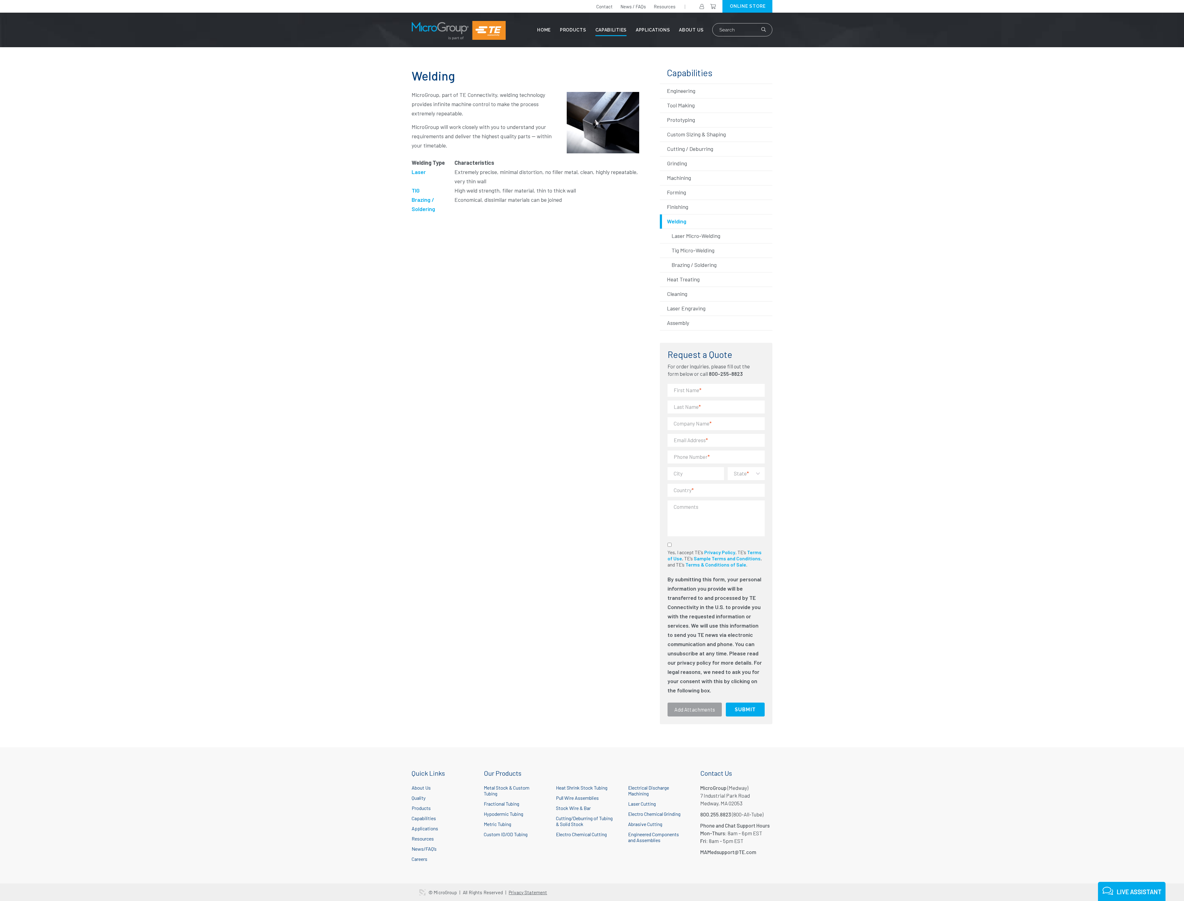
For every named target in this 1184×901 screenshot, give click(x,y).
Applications (653, 29)
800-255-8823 (726, 374)
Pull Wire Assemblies (577, 798)
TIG (416, 190)
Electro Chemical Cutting (581, 834)
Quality (419, 798)
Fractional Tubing (501, 804)
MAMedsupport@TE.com (728, 852)
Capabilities (611, 29)
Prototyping (681, 119)
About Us (691, 29)
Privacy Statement (528, 892)
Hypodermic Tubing (503, 814)
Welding (676, 221)
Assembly (678, 322)
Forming (676, 192)
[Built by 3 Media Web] (422, 892)
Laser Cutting (642, 804)
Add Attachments (694, 709)
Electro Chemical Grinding (654, 814)
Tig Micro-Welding (693, 250)
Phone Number (692, 457)
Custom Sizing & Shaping (696, 134)
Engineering (681, 90)
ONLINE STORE (748, 6)
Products (573, 29)
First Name (687, 390)
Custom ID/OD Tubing (506, 834)
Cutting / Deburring (690, 148)
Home (544, 29)
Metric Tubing (497, 824)
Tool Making (681, 105)
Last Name (687, 407)
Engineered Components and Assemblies (653, 837)
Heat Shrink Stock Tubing (581, 788)
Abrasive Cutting (645, 824)
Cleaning (677, 293)
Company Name (693, 423)
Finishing (677, 206)
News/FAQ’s (424, 849)
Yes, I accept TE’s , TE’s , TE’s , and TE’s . (715, 558)
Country (684, 490)
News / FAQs (633, 6)
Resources (665, 6)
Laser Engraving (686, 308)
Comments (686, 507)
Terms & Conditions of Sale (715, 564)
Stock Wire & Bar (573, 808)
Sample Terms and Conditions (727, 558)
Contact (604, 6)
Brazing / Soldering (694, 264)
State (741, 473)
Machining (679, 177)
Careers (419, 859)
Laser (419, 171)
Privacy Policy (719, 552)
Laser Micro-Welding (696, 235)
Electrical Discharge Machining (648, 790)
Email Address (691, 440)
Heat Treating (683, 279)
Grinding (677, 163)
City (678, 473)
